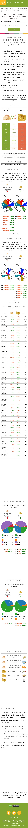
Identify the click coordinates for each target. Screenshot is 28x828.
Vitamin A (3, 337)
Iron (2, 340)
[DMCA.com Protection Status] (14, 806)
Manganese (4, 367)
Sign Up (16, 2)
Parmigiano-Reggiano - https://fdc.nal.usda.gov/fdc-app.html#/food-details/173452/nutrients (15, 729)
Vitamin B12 (4, 316)
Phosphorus (4, 321)
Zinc (14, 233)
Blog (22, 2)
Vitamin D (3, 379)
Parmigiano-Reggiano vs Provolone (14, 656)
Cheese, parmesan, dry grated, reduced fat (14, 98)
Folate (2, 362)
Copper (3, 330)
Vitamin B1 (14, 302)
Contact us (13, 820)
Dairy (13, 8)
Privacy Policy (7, 822)
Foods (7, 8)
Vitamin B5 (3, 372)
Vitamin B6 (3, 384)
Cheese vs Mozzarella (14, 671)
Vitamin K (3, 387)
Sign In (9, 2)
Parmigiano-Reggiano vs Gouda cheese (14, 666)
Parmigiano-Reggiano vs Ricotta (14, 661)
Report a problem (14, 823)
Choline (3, 389)
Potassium (3, 382)
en (11, 817)
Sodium (3, 324)
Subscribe (22, 820)
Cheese (20, 190)
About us (6, 820)
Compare (6, 10)
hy (17, 817)
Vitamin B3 (3, 415)
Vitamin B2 (3, 360)
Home (2, 8)
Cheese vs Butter (14, 675)
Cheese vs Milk (14, 680)
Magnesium (4, 364)
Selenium (3, 335)
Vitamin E (3, 357)
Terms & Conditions (19, 822)
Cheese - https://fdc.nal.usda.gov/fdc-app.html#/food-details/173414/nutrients (15, 736)
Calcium (3, 319)
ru (14, 817)
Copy (19, 161)
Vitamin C (15, 300)
